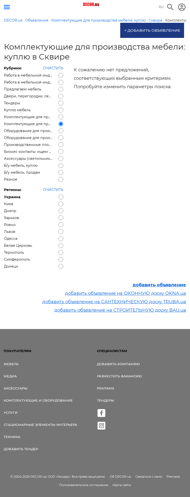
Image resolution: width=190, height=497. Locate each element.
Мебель (11, 364)
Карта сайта (122, 485)
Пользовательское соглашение (83, 485)
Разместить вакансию (119, 376)
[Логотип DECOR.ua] (91, 4)
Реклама (105, 388)
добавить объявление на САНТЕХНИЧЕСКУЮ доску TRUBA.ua (114, 301)
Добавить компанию (118, 364)
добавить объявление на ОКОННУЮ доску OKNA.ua (125, 293)
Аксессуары (15, 388)
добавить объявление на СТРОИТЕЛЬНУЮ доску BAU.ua (120, 310)
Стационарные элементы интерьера (40, 425)
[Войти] (181, 7)
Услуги (11, 412)
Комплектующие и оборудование (38, 400)
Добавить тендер (21, 449)
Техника (12, 437)
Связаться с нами (148, 476)
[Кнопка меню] (7, 7)
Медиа (10, 376)
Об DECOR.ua (120, 476)
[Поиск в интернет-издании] (170, 7)
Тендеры (105, 400)
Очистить (53, 68)
